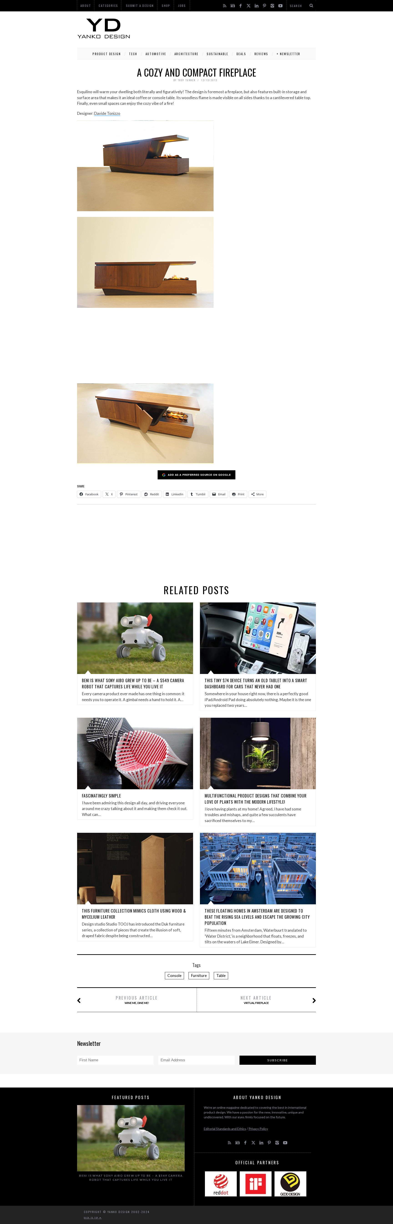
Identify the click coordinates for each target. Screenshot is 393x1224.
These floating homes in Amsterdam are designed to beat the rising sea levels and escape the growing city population (257, 917)
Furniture (199, 975)
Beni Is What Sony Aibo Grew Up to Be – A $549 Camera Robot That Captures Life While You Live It (133, 683)
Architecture (186, 53)
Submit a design (140, 6)
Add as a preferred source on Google (199, 474)
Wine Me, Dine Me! (137, 1000)
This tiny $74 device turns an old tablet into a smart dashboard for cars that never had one (256, 683)
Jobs (182, 6)
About (86, 6)
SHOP (166, 6)
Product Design (107, 53)
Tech (133, 53)
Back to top (91, 1217)
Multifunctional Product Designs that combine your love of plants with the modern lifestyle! (256, 799)
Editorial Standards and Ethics (225, 1129)
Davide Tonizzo (107, 113)
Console (174, 975)
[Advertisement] (233, 28)
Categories (108, 6)
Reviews (261, 53)
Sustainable (217, 53)
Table (221, 975)
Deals (241, 53)
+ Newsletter (288, 53)
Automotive (156, 53)
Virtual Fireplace (256, 1000)
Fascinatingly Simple (101, 796)
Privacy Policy (258, 1129)
